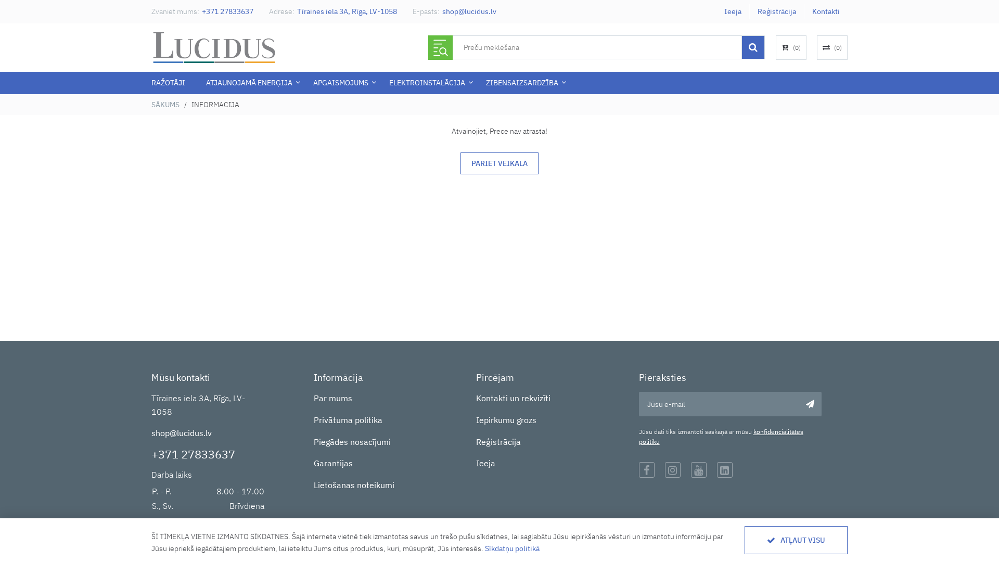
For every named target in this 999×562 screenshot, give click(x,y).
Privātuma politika (348, 420)
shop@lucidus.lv (469, 11)
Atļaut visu (802, 540)
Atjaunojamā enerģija (249, 82)
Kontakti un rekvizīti (513, 398)
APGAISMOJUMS (340, 82)
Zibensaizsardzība (522, 82)
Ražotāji (168, 82)
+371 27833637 (227, 11)
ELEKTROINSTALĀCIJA (427, 82)
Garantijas (333, 463)
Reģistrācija (777, 11)
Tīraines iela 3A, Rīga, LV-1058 (347, 11)
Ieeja (732, 11)
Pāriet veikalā (499, 163)
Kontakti (826, 11)
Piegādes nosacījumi (352, 442)
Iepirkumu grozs (506, 420)
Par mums (333, 398)
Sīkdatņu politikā (512, 548)
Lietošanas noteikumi (354, 485)
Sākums (165, 104)
